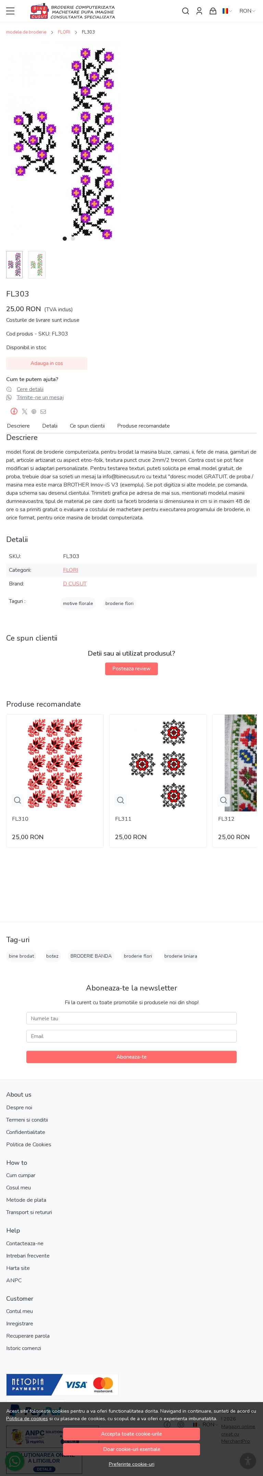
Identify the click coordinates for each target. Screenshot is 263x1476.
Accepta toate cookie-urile (131, 1433)
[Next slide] (245, 780)
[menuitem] (14, 264)
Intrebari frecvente (28, 1256)
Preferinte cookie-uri (131, 1464)
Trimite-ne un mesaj (40, 397)
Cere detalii (30, 389)
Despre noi (19, 1107)
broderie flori (119, 603)
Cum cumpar (20, 1175)
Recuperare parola (28, 1336)
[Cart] (213, 11)
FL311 (123, 819)
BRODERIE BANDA (91, 956)
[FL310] (55, 763)
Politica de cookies (27, 1418)
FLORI (64, 32)
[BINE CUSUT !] (98, 11)
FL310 (20, 819)
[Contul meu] (199, 11)
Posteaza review (131, 668)
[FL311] (158, 763)
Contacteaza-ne (24, 1243)
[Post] (26, 411)
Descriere (18, 426)
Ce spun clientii (87, 426)
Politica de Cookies (28, 1144)
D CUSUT (75, 584)
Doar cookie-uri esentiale (131, 1449)
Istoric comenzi (23, 1348)
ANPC (14, 1280)
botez (52, 956)
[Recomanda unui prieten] (45, 411)
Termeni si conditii (27, 1120)
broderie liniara (180, 956)
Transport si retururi (29, 1212)
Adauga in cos (46, 363)
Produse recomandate (143, 426)
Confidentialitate (25, 1132)
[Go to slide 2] (73, 239)
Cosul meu (18, 1187)
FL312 (226, 819)
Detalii (50, 426)
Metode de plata (26, 1200)
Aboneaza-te (131, 1057)
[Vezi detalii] (17, 800)
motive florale (78, 603)
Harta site (18, 1268)
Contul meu (19, 1311)
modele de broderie (26, 32)
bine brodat (21, 956)
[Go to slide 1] (65, 239)
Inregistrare (19, 1323)
